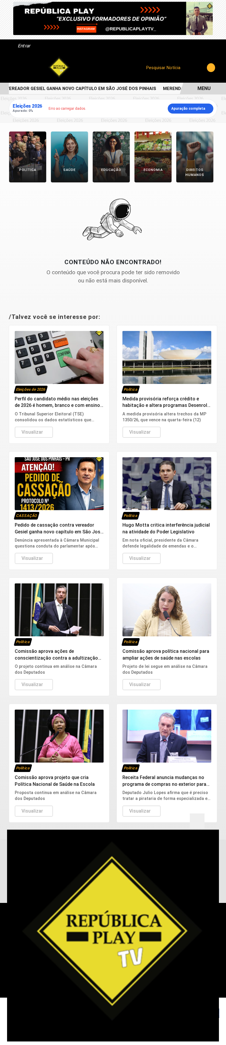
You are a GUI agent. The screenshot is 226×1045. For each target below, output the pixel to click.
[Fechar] (197, 820)
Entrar (23, 46)
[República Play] (59, 67)
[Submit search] (211, 67)
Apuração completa (188, 109)
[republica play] (113, 18)
